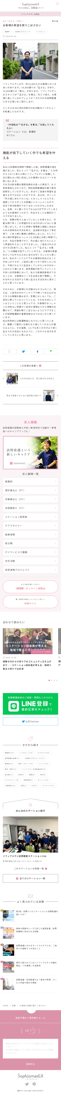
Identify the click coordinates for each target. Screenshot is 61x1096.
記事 (14, 1005)
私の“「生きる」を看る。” (13, 21)
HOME (5, 1005)
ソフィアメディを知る (30, 14)
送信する (30, 1064)
